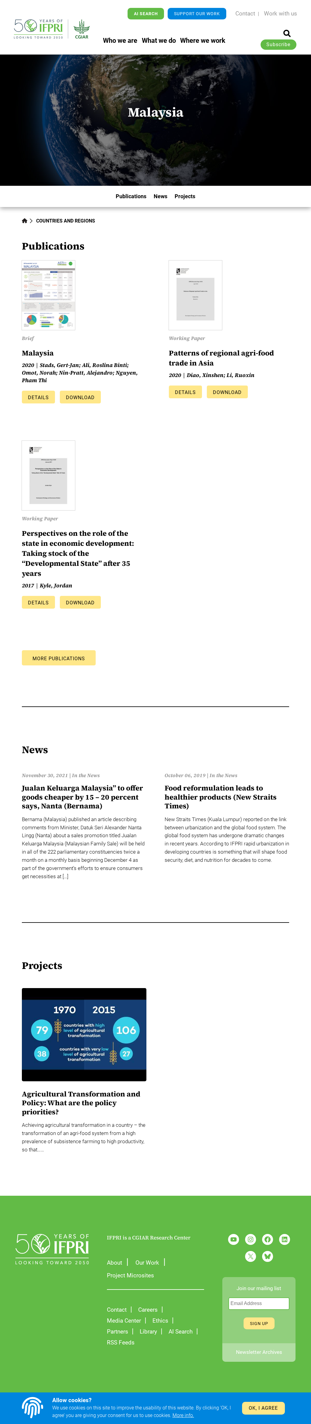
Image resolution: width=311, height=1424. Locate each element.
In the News (86, 775)
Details (38, 397)
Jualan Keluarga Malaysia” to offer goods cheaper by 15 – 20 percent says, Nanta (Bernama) (82, 797)
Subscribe (278, 44)
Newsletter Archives (259, 1352)
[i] (287, 33)
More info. (183, 1415)
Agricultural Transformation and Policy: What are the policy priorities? (81, 1102)
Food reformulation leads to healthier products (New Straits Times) (221, 797)
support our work (197, 13)
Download (80, 397)
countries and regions (65, 221)
